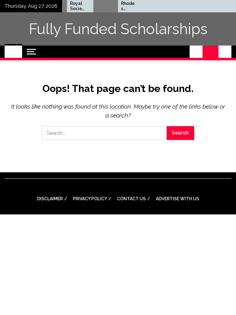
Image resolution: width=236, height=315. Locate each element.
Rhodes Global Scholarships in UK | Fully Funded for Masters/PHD (126, 6)
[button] (196, 52)
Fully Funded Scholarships (118, 29)
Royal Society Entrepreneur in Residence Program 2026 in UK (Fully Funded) (75, 6)
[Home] (13, 52)
